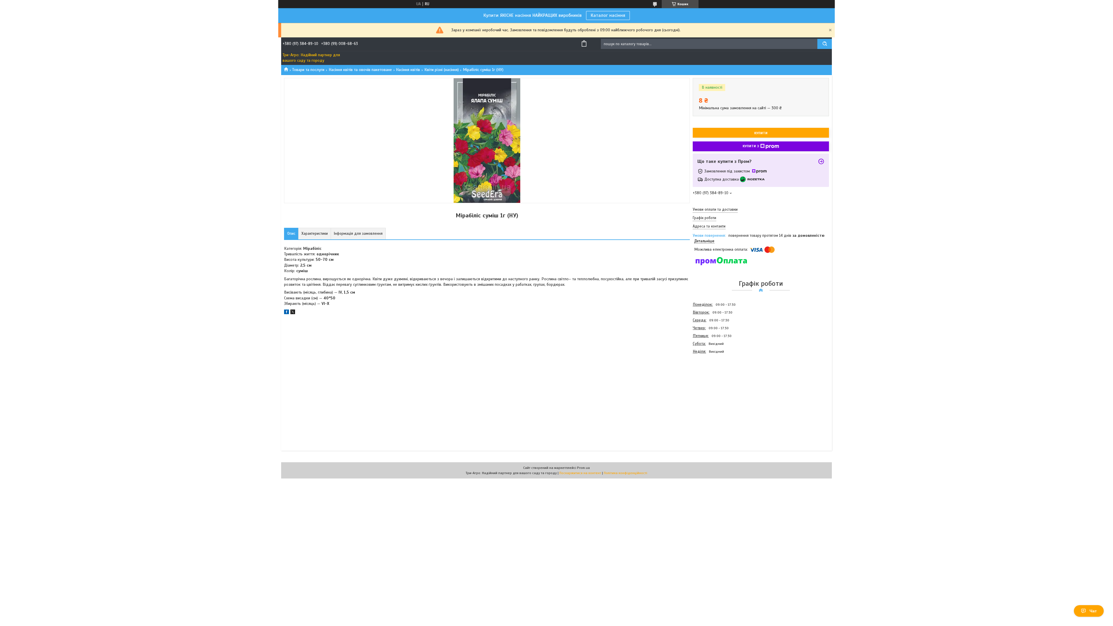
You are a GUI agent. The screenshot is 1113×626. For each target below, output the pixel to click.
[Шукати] (824, 44)
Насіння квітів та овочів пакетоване (360, 69)
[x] (292, 312)
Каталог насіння (608, 15)
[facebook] (286, 312)
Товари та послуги (308, 69)
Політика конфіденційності (625, 473)
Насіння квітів (408, 69)
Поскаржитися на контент (580, 473)
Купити (761, 133)
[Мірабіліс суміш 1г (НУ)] (713, 386)
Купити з (751, 146)
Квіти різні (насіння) (441, 69)
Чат (1093, 611)
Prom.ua (583, 468)
